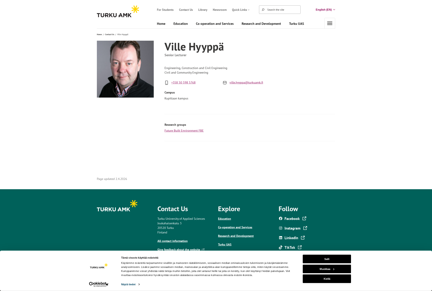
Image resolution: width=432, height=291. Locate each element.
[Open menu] (329, 23)
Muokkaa (325, 268)
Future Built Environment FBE (184, 131)
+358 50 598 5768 (183, 82)
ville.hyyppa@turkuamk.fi (246, 82)
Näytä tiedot (128, 284)
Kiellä (327, 278)
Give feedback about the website (179, 250)
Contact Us (109, 34)
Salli (326, 259)
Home (99, 34)
